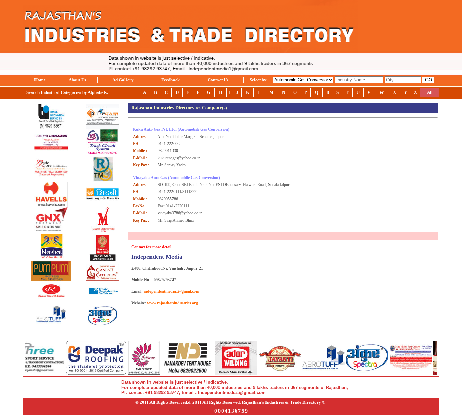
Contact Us (218, 79)
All (430, 92)
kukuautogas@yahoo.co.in (179, 157)
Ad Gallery (123, 79)
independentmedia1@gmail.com (171, 291)
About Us (77, 79)
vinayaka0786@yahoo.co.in (180, 213)
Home (40, 79)
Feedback (170, 79)
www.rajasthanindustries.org (172, 302)
